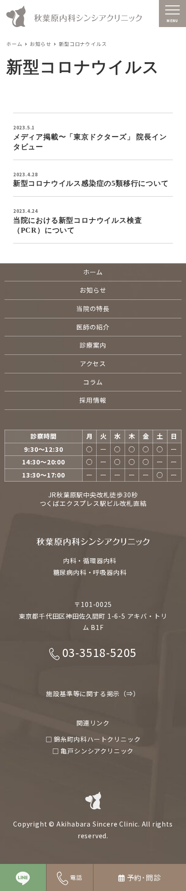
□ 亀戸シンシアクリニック (93, 750)
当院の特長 (93, 308)
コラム (93, 381)
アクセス (93, 363)
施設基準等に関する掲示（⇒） (93, 693)
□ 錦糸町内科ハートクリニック (93, 739)
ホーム (93, 271)
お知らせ (92, 289)
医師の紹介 (93, 326)
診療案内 (92, 344)
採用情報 (92, 399)
